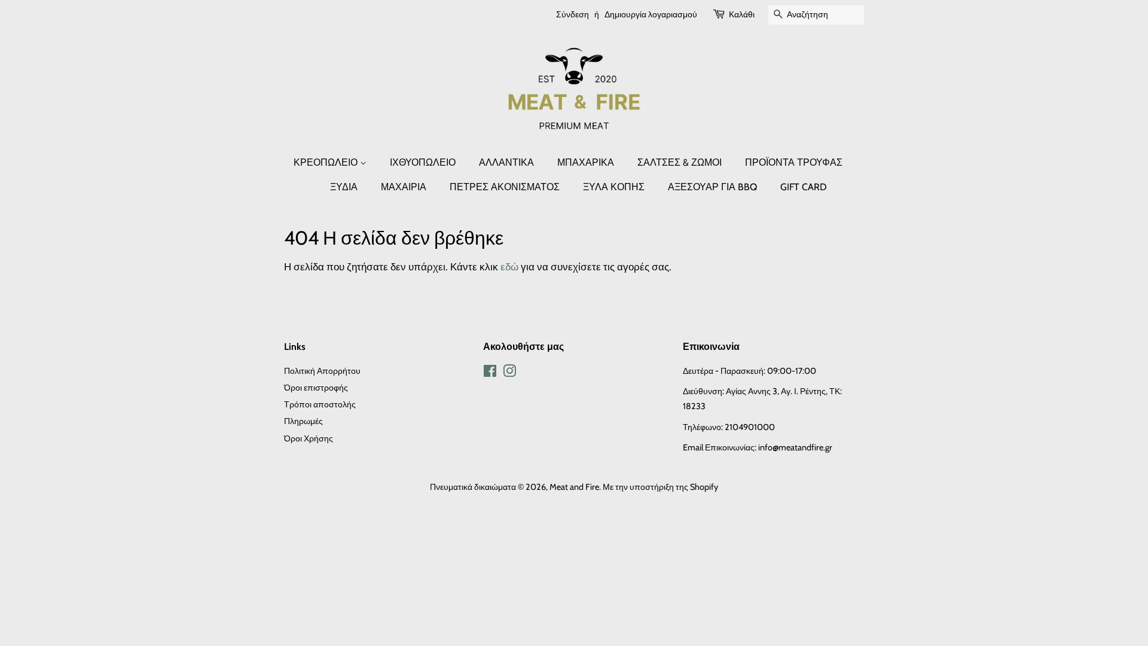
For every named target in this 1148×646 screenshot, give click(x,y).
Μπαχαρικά (585, 162)
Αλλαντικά (506, 162)
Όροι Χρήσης (308, 438)
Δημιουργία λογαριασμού (650, 14)
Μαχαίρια (403, 187)
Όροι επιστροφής (316, 387)
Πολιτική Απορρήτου (322, 370)
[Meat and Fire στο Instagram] (509, 373)
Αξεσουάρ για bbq (712, 187)
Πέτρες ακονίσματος (505, 187)
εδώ (509, 267)
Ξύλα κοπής (614, 187)
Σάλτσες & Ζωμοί (679, 162)
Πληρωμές (303, 421)
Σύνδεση (572, 14)
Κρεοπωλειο (327, 162)
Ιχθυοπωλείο (423, 162)
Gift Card (803, 187)
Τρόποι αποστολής (320, 404)
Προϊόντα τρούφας (793, 162)
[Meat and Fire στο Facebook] (490, 373)
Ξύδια (344, 187)
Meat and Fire (574, 487)
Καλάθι (742, 14)
